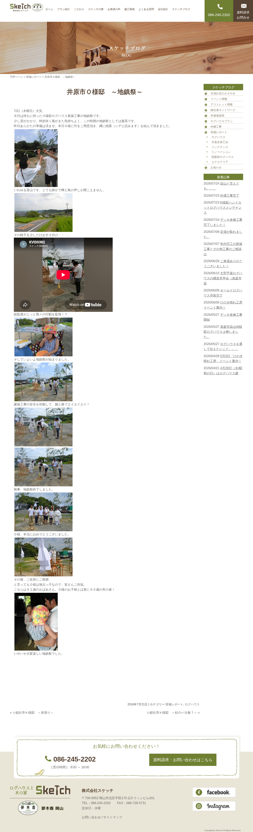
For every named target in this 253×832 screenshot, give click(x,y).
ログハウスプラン (222, 121)
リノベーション (221, 152)
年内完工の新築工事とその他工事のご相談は (223, 249)
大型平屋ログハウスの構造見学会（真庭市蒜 (223, 278)
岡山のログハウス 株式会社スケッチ (26, 11)
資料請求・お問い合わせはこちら (182, 760)
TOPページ (16, 76)
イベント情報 (219, 99)
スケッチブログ (223, 87)
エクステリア (219, 161)
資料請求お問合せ (243, 15)
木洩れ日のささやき (223, 93)
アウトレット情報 (222, 104)
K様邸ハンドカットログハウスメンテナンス (223, 207)
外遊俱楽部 (217, 115)
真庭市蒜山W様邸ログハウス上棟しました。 (223, 332)
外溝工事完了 (229, 195)
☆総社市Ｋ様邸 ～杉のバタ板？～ (171, 712)
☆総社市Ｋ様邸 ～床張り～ (33, 712)
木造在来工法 (219, 142)
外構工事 (216, 126)
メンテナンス (219, 147)
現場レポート (34, 76)
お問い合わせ (91, 817)
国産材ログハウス (222, 156)
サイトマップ (112, 817)
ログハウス (192, 704)
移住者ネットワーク (223, 110)
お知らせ (216, 167)
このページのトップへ (190, 720)
